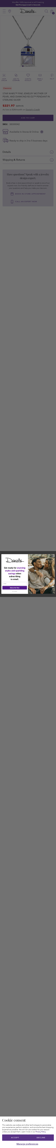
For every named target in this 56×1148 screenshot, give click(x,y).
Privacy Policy (41, 1132)
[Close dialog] (53, 556)
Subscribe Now (15, 588)
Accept (15, 1137)
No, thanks (14, 591)
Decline (41, 1137)
